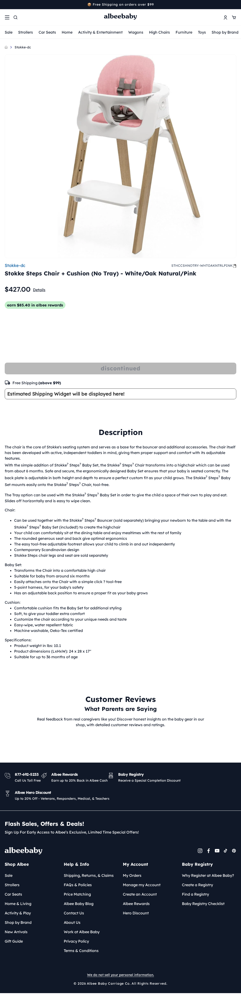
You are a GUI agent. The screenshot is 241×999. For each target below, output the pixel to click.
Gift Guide (14, 941)
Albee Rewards (136, 903)
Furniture (184, 32)
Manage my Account (142, 884)
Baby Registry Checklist (203, 903)
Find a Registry (195, 894)
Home (67, 32)
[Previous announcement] (6, 4)
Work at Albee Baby (82, 931)
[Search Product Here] (15, 17)
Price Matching (77, 894)
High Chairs (159, 32)
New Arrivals (16, 931)
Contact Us (74, 913)
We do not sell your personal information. (120, 975)
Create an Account (140, 894)
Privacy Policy (76, 941)
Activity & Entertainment (100, 32)
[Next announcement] (234, 4)
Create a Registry (197, 884)
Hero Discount (136, 913)
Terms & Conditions (81, 950)
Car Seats (47, 32)
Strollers (25, 32)
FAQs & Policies (78, 884)
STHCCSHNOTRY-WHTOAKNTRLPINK (202, 265)
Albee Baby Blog (78, 903)
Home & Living (18, 903)
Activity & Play (18, 913)
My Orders (132, 875)
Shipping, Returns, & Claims (89, 875)
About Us (72, 922)
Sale (8, 32)
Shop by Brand (225, 32)
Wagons (135, 32)
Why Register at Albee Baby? (208, 875)
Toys (202, 32)
